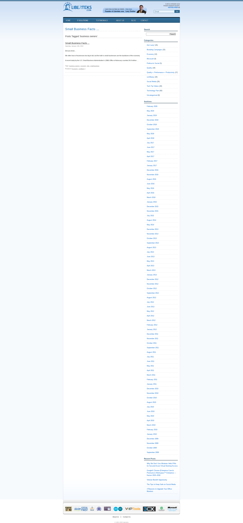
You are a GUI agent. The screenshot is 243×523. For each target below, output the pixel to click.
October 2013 (152, 238)
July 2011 (150, 357)
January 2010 (152, 434)
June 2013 (150, 257)
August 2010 (151, 402)
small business (94, 66)
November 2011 (152, 338)
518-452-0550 (173, 7)
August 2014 (151, 220)
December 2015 (152, 206)
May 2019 (150, 111)
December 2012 (152, 279)
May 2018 (150, 134)
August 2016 (151, 179)
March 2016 (151, 197)
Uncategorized (152, 95)
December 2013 (152, 229)
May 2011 (150, 366)
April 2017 (150, 156)
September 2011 (153, 348)
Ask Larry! (150, 45)
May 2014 (150, 225)
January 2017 (152, 165)
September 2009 (153, 452)
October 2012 (152, 288)
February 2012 (152, 325)
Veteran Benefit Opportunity (157, 480)
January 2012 (152, 329)
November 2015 (152, 211)
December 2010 (152, 389)
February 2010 (152, 430)
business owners (74, 66)
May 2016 (150, 188)
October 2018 (152, 124)
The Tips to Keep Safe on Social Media (161, 484)
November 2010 (152, 393)
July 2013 (150, 252)
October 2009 (152, 448)
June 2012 (150, 307)
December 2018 (152, 120)
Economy (75, 69)
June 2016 (150, 184)
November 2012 (152, 284)
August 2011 (151, 352)
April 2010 (150, 420)
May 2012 (150, 311)
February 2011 (152, 379)
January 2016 (152, 202)
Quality (149, 68)
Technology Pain (153, 91)
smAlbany (82, 69)
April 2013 (150, 266)
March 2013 (151, 270)
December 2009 (152, 439)
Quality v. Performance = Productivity (160, 72)
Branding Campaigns (154, 50)
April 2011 (150, 370)
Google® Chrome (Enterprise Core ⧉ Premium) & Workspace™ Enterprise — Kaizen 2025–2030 (161, 472)
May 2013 (150, 261)
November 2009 (152, 443)
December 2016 (152, 170)
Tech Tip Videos (153, 86)
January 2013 (152, 275)
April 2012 (150, 316)
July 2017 (150, 143)
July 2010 (150, 407)
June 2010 (150, 411)
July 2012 (150, 302)
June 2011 (150, 361)
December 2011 (152, 334)
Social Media (151, 81)
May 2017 (150, 152)
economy (83, 66)
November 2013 (152, 234)
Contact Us (126, 517)
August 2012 (151, 297)
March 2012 (151, 320)
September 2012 (153, 293)
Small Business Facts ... (77, 43)
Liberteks (77, 7)
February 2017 (152, 161)
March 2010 (151, 425)
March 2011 (151, 375)
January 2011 (152, 384)
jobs (88, 66)
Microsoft (150, 59)
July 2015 (150, 216)
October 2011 (152, 343)
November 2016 (152, 175)
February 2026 (152, 106)
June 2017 (150, 147)
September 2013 (153, 243)
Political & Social (153, 63)
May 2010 (150, 416)
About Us (116, 517)
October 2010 (152, 398)
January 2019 (152, 115)
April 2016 (150, 193)
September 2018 (153, 129)
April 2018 (150, 138)
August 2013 (151, 247)
